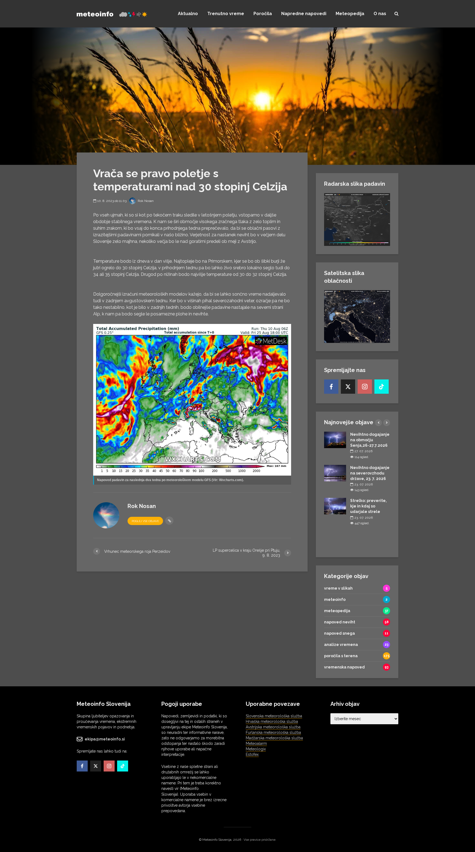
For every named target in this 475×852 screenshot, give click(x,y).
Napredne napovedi (303, 13)
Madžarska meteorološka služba (274, 738)
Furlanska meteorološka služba (273, 732)
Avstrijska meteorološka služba (273, 727)
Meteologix (256, 749)
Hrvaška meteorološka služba (272, 721)
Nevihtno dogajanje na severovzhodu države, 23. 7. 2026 (370, 473)
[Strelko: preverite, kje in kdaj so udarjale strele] (335, 506)
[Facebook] (331, 386)
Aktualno (188, 13)
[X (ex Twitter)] (348, 386)
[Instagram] (365, 386)
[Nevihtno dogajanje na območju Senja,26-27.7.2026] (335, 439)
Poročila (262, 13)
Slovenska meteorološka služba (274, 716)
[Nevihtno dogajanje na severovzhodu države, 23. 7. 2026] (335, 472)
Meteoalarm (256, 743)
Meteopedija (350, 13)
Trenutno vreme (225, 13)
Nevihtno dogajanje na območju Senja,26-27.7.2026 (370, 440)
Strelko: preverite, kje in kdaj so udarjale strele (368, 506)
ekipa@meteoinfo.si (105, 739)
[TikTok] (381, 386)
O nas (380, 13)
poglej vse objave (145, 521)
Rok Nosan (145, 201)
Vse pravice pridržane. (260, 840)
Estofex (252, 754)
